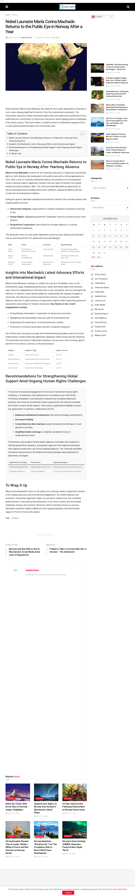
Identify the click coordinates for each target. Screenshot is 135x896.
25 (110, 247)
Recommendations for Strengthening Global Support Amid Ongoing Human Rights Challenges (45, 149)
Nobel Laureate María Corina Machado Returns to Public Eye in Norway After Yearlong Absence (43, 139)
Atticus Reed (100, 274)
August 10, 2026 (41, 857)
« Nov (93, 257)
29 (94, 253)
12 (116, 236)
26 (116, 247)
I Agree (68, 893)
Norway (14, 15)
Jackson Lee (100, 301)
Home (8, 15)
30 (99, 253)
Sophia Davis (26, 37)
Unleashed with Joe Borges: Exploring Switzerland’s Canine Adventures (117, 93)
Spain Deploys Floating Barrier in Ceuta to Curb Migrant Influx (116, 136)
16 (99, 242)
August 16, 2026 (41, 816)
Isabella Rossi (100, 296)
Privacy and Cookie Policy (116, 889)
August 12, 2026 (13, 857)
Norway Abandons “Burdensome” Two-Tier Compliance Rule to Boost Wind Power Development (45, 847)
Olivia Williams (101, 318)
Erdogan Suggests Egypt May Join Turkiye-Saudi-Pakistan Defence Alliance (117, 80)
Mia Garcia (99, 309)
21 (126, 242)
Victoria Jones (101, 331)
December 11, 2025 (42, 37)
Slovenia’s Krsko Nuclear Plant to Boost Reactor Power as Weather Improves (117, 150)
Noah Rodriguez (101, 314)
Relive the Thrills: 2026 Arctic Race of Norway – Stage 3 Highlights (17, 807)
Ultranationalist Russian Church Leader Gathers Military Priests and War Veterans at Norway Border (17, 847)
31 (105, 253)
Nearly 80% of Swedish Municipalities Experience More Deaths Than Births (117, 107)
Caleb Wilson (100, 283)
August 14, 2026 (70, 813)
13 (121, 236)
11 (110, 236)
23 (99, 247)
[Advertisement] (46, 99)
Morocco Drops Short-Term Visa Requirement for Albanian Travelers (117, 163)
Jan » (99, 257)
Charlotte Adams (102, 287)
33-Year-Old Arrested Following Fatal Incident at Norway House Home (73, 807)
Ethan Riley (99, 292)
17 (105, 242)
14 (126, 236)
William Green (100, 335)
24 (105, 247)
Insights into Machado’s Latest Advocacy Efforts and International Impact (42, 144)
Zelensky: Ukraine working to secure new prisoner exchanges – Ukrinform (117, 67)
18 (110, 242)
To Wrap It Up (15, 154)
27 (121, 247)
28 (126, 247)
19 (116, 242)
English (98, 17)
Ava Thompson (101, 279)
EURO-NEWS (100, 305)
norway (15, 518)
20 (121, 242)
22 (94, 247)
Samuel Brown (101, 322)
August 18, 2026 (13, 813)
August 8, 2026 (69, 854)
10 (105, 236)
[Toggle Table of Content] (81, 134)
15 (94, 242)
